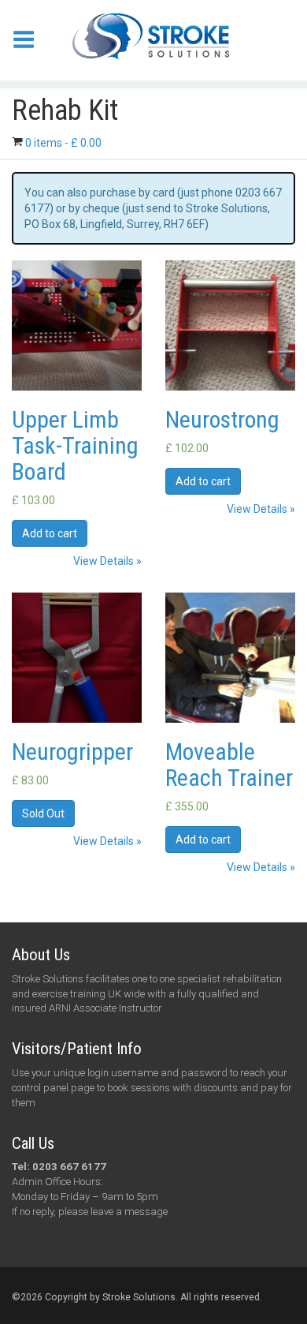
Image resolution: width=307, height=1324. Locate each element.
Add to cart (49, 533)
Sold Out (43, 813)
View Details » (107, 561)
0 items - (63, 143)
